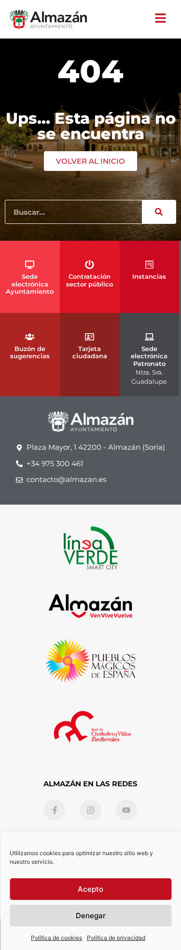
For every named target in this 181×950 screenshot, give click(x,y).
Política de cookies (56, 937)
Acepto (90, 889)
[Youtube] (126, 809)
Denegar (91, 915)
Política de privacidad (116, 937)
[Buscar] (159, 211)
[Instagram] (90, 809)
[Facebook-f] (54, 809)
